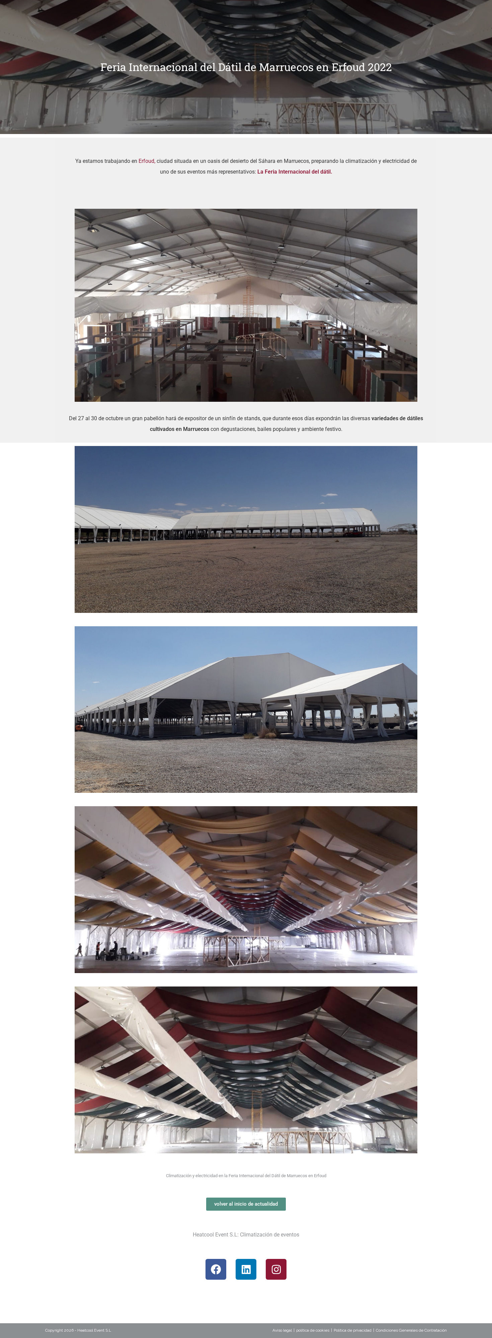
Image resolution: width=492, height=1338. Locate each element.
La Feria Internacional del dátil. (294, 172)
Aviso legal (282, 1330)
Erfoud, (147, 161)
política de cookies (312, 1330)
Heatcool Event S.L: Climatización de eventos (246, 1234)
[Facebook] (216, 1269)
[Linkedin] (246, 1269)
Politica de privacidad (353, 1330)
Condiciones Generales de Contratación (411, 1330)
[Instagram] (276, 1269)
